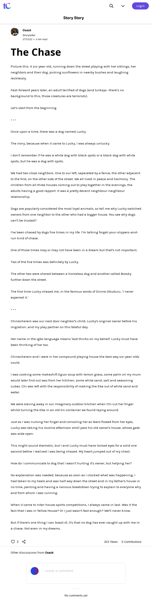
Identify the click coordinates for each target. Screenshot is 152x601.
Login (140, 6)
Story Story (73, 18)
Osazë (49, 552)
